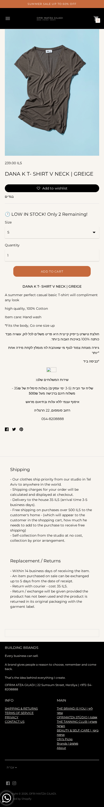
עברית (10, 767)
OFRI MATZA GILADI (42, 793)
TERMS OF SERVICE (19, 713)
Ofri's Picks (65, 739)
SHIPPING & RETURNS (21, 708)
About (61, 748)
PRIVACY (11, 717)
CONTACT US (14, 721)
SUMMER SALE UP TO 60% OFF (52, 4)
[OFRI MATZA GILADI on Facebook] (8, 783)
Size (8, 222)
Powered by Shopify (18, 798)
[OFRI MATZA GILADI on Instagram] (14, 783)
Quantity (12, 245)
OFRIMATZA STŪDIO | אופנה (77, 717)
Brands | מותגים (67, 743)
